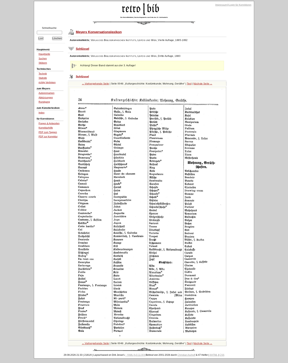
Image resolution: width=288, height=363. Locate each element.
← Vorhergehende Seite (95, 83)
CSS (221, 355)
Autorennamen (46, 93)
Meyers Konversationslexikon (99, 32)
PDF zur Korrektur (48, 136)
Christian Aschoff (186, 355)
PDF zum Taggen (48, 132)
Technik (43, 73)
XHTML (214, 355)
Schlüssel (82, 48)
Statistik (43, 78)
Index (41, 112)
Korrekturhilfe (46, 127)
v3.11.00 (139, 355)
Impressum (221, 5)
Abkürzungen (46, 97)
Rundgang (44, 102)
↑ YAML (129, 355)
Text (189, 83)
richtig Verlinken (47, 82)
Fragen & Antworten (49, 123)
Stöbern (43, 63)
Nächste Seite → (202, 83)
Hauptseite (44, 54)
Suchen (43, 58)
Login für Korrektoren (240, 5)
